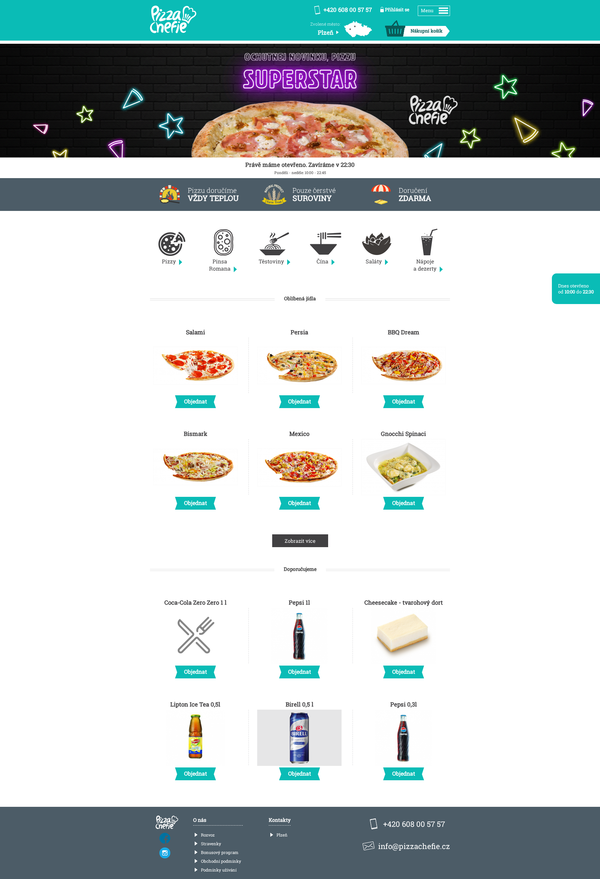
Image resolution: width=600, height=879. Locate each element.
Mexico (299, 468)
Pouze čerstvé (314, 194)
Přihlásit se (397, 9)
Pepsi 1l (299, 636)
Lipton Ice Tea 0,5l (195, 738)
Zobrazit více (300, 540)
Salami (195, 366)
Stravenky (211, 844)
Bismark (195, 468)
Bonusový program (219, 852)
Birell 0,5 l (299, 738)
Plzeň (282, 835)
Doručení (415, 194)
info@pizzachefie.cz (414, 846)
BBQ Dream (403, 366)
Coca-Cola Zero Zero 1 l (195, 636)
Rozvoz (208, 835)
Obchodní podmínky (221, 861)
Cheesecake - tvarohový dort (403, 636)
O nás (199, 820)
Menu (427, 10)
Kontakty (280, 820)
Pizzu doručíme (213, 194)
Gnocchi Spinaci (403, 468)
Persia (299, 366)
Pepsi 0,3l (403, 738)
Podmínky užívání (219, 870)
